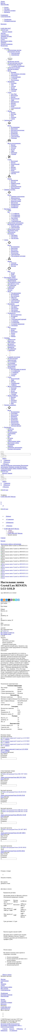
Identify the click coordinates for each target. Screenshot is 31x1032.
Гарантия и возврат (10, 10)
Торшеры (3, 984)
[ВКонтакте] (2, 600)
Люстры (3, 979)
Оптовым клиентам (10, 21)
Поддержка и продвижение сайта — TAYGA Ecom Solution (11, 1026)
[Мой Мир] (7, 600)
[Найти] (4, 456)
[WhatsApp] (14, 600)
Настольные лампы (6, 987)
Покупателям (5, 996)
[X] (9, 600)
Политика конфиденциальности (10, 1024)
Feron (2, 779)
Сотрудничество (5, 990)
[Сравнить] (1, 596)
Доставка (7, 9)
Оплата (6, 7)
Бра (2, 982)
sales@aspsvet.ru (5, 1008)
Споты (3, 985)
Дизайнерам (7, 19)
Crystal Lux (4, 752)
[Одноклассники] (4, 600)
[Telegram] (19, 600)
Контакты (7, 12)
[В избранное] (1, 594)
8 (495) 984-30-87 (6, 28)
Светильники (5, 981)
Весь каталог (4, 988)
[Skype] (16, 600)
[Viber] (11, 600)
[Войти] (1, 500)
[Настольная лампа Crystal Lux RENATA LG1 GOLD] (15, 565)
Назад (10, 530)
